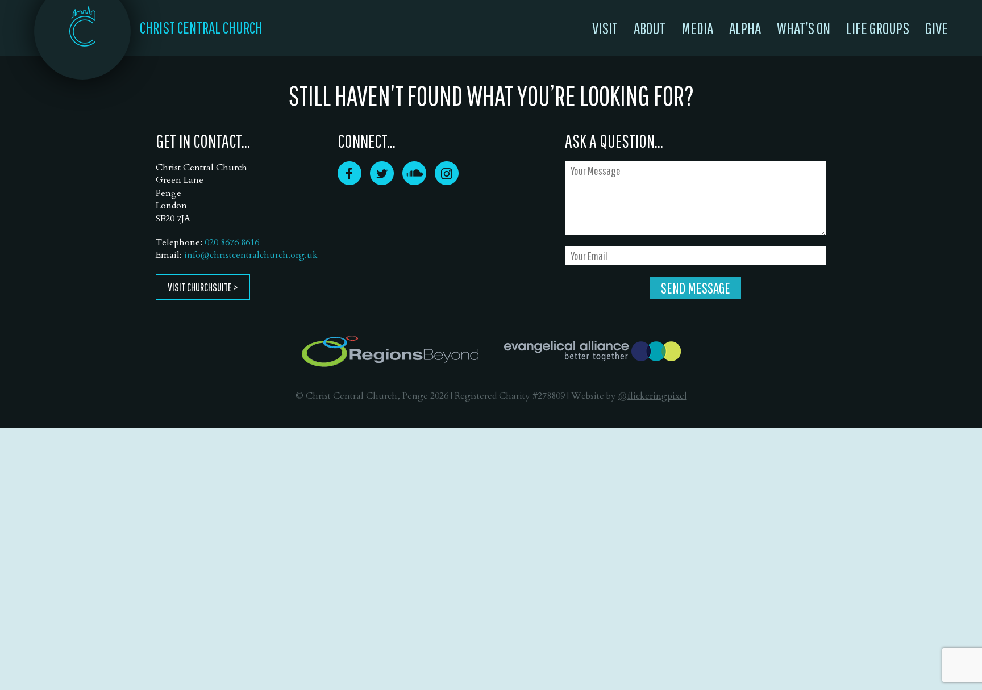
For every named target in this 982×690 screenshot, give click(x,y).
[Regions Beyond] (390, 351)
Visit (605, 27)
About (649, 27)
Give (936, 27)
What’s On (803, 27)
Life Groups (877, 27)
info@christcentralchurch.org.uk (251, 255)
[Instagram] (447, 181)
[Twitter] (382, 181)
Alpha (745, 27)
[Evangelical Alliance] (592, 351)
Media (697, 27)
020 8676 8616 (232, 242)
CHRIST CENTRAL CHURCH (201, 27)
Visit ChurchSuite (200, 287)
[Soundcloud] (414, 181)
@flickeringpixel (652, 396)
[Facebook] (349, 181)
